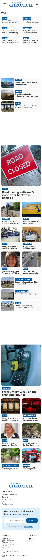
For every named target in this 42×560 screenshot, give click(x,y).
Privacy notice (28, 527)
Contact (5, 497)
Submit (32, 520)
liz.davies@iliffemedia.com (16, 555)
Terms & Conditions (9, 495)
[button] (4, 4)
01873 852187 (14, 552)
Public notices (7, 504)
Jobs (3, 502)
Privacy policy (7, 499)
